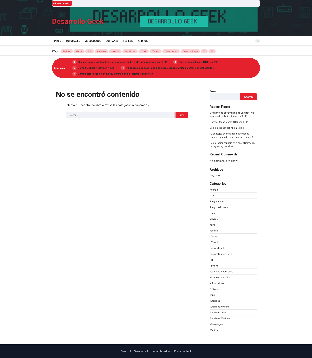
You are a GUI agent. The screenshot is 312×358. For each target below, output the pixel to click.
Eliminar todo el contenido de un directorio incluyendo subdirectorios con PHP (122, 62)
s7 (204, 51)
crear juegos (171, 51)
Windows (214, 330)
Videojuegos (93, 40)
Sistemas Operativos (221, 277)
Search (214, 91)
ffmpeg (155, 51)
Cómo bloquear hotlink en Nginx (96, 67)
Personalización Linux (221, 254)
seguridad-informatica (221, 271)
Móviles (214, 218)
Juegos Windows (219, 207)
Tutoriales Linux (218, 312)
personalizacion (218, 248)
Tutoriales (73, 40)
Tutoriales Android (219, 306)
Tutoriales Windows (220, 318)
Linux (212, 213)
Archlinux (101, 51)
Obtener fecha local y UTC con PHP (198, 62)
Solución (115, 51)
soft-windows (217, 283)
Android (143, 40)
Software (112, 40)
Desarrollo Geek (78, 21)
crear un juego (190, 51)
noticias (214, 230)
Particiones (130, 51)
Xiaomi (79, 51)
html (212, 195)
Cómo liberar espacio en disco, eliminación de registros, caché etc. (115, 73)
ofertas (213, 236)
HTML (143, 51)
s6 (212, 51)
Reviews (128, 40)
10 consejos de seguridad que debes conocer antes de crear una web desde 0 (170, 67)
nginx (212, 224)
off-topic (214, 242)
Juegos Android (218, 201)
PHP (90, 51)
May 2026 (215, 175)
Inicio (57, 40)
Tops (212, 295)
